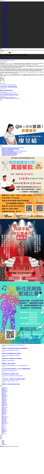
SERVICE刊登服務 (5, 4)
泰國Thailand (5, 13)
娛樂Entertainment (4, 416)
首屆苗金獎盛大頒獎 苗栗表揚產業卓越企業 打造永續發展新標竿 (10, 149)
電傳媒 (3, 2)
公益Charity (3, 411)
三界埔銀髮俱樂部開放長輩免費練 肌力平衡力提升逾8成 (9, 154)
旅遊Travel (3, 20)
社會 (2, 426)
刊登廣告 (3, 440)
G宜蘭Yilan (4, 35)
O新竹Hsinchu (5, 39)
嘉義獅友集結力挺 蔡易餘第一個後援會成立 (8, 150)
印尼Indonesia (5, 14)
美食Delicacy (5, 21)
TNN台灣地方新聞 (7, 7)
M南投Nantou (3, 395)
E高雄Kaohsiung (5, 33)
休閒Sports (5, 27)
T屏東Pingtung (5, 42)
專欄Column (3, 417)
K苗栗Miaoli (3, 394)
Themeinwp (16, 446)
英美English (3, 430)
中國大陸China (5, 10)
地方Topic (3, 28)
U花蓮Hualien (3, 400)
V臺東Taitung (3, 401)
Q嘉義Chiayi (5, 41)
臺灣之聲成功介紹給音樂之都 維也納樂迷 (6, 90)
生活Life (3, 24)
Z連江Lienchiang (5, 46)
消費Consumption (5, 26)
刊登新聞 (3, 441)
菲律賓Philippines (5, 15)
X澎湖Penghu (5, 45)
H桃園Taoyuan (5, 36)
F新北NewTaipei (5, 34)
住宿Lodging (5, 22)
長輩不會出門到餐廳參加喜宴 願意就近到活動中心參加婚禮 (9, 94)
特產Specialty (5, 23)
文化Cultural (3, 419)
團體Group (3, 414)
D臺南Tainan (5, 32)
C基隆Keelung (4, 389)
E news (3, 1)
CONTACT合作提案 (6, 5)
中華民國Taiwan (5, 11)
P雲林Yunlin (5, 40)
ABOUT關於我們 (5, 3)
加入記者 (3, 442)
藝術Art (4, 17)
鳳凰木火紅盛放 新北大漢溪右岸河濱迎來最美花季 (9, 155)
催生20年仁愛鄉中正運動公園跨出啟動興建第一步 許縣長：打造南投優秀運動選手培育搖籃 (16, 368)
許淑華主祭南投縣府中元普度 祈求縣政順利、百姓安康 (10, 373)
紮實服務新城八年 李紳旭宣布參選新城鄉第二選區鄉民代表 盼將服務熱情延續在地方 (13, 147)
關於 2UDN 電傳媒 (4, 444)
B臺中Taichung (4, 388)
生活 (2, 424)
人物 (2, 406)
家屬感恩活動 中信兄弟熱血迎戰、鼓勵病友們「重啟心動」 (10, 153)
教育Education (4, 418)
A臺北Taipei (5, 30)
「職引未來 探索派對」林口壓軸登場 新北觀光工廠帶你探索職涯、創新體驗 (12, 152)
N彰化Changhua (5, 38)
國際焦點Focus (4, 9)
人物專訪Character (4, 407)
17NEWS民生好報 (7, 8)
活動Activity (3, 16)
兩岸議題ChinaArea (6, 29)
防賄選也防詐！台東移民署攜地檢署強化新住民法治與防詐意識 (10, 148)
